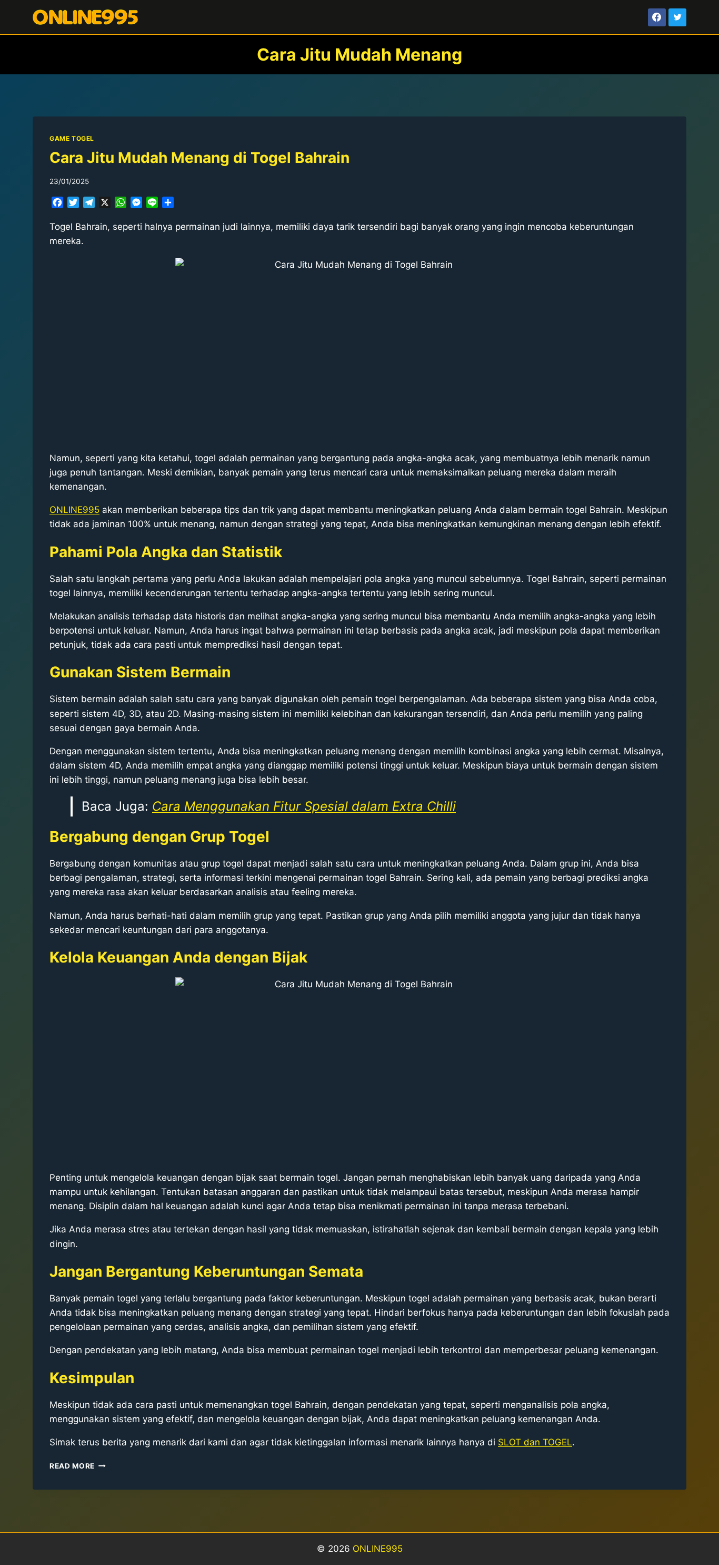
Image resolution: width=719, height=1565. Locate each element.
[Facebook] (657, 17)
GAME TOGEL (71, 138)
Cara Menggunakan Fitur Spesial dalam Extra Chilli (304, 806)
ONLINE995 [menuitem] (74, 509)
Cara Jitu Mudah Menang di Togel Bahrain (199, 158)
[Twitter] (677, 17)
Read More (77, 1466)
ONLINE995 (378, 1548)
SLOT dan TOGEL (535, 1442)
